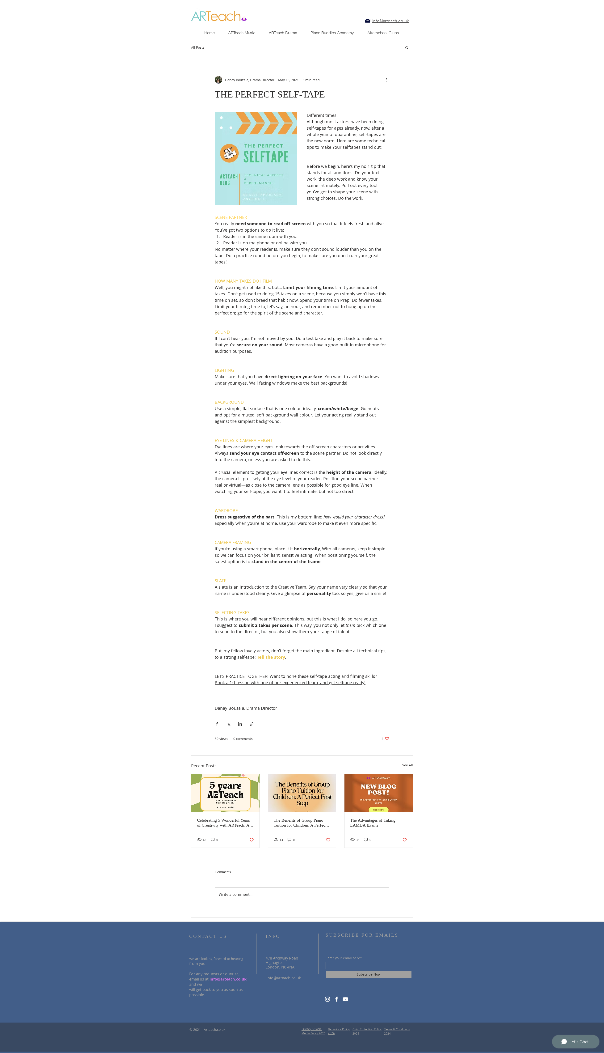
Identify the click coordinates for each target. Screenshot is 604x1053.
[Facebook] (336, 999)
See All (407, 765)
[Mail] (368, 21)
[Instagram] (327, 999)
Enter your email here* (344, 958)
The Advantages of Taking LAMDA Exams (372, 823)
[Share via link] (251, 724)
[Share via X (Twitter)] (228, 724)
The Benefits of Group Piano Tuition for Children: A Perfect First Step (300, 823)
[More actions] (386, 80)
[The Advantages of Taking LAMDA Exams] (378, 793)
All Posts (197, 47)
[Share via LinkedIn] (240, 724)
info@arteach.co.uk (228, 979)
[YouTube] (345, 999)
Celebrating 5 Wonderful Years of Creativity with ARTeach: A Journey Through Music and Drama (223, 823)
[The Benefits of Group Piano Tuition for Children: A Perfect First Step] (302, 793)
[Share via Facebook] (217, 724)
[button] (407, 47)
